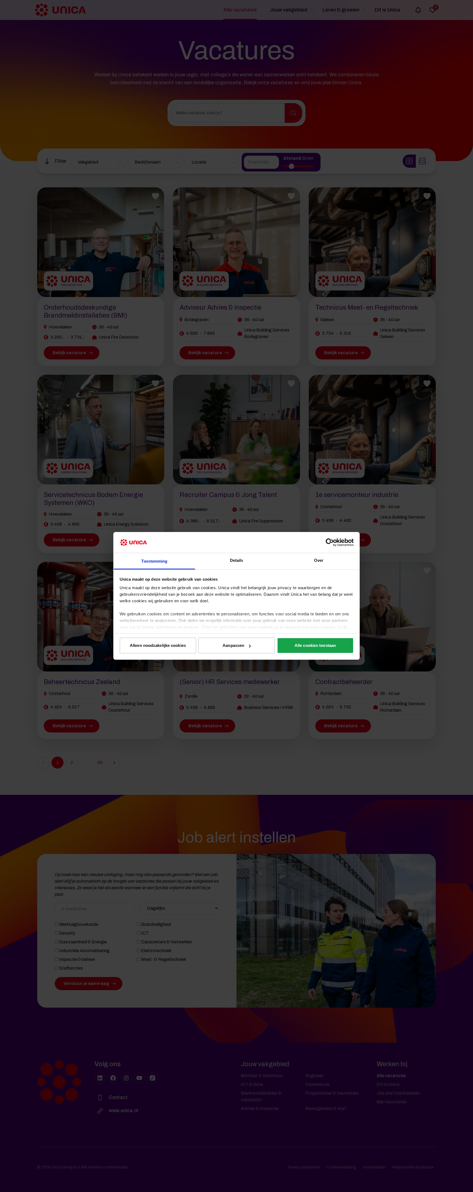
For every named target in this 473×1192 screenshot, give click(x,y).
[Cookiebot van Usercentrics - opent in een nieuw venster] (330, 542)
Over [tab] (318, 560)
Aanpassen (233, 645)
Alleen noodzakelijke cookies (158, 645)
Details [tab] (236, 560)
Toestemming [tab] (154, 561)
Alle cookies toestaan (315, 645)
